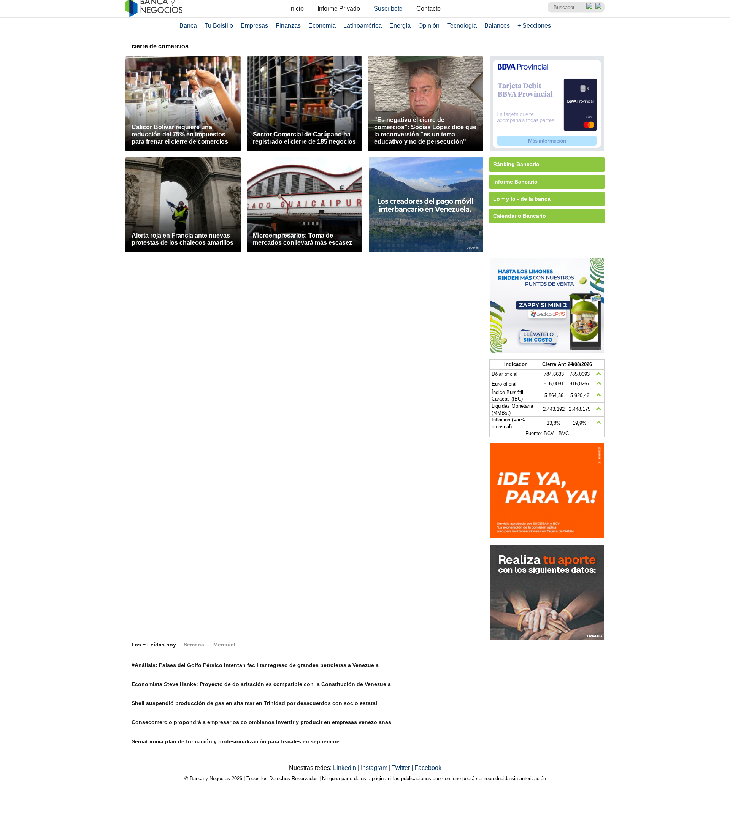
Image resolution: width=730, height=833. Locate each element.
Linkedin (345, 768)
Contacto (428, 8)
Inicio (296, 8)
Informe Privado (338, 8)
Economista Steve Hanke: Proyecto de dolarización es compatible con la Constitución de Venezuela (261, 684)
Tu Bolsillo (219, 25)
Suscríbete (388, 8)
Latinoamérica (362, 25)
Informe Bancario (515, 182)
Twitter (401, 768)
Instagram (375, 768)
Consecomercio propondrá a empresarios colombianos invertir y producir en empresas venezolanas (261, 722)
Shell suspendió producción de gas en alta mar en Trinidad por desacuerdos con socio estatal (254, 703)
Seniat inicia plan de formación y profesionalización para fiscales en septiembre (236, 741)
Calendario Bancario (519, 216)
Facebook (427, 768)
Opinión (429, 25)
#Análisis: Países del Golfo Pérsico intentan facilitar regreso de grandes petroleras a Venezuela (255, 665)
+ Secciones (534, 25)
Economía (322, 25)
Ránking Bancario (516, 164)
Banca (188, 25)
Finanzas (288, 25)
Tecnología (462, 25)
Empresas (254, 25)
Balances (497, 25)
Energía (400, 25)
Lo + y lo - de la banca (522, 199)
